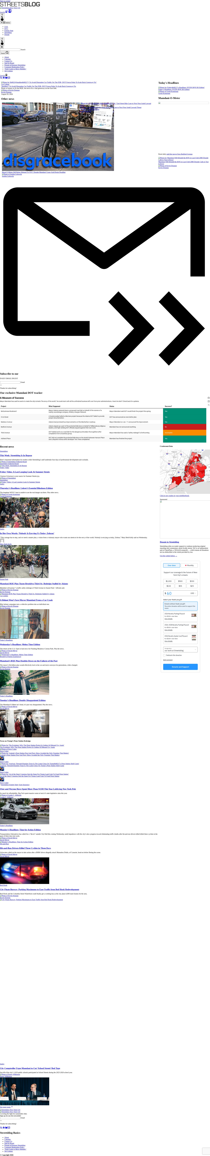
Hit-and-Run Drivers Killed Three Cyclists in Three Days (25, 848)
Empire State (8, 31)
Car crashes (4, 596)
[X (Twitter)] (1, 78)
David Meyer (4, 653)
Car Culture (5, 84)
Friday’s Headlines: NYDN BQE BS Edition (174, 89)
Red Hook (3, 885)
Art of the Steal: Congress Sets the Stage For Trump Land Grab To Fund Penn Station (29, 776)
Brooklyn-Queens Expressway (10, 657)
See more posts (5, 1107)
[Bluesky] (6, 78)
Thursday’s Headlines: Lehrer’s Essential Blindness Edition (26, 488)
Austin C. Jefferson (6, 797)
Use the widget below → (168, 556)
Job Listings (8, 71)
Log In (2, 12)
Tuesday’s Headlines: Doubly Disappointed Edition (23, 700)
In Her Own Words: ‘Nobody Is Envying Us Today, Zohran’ (27, 533)
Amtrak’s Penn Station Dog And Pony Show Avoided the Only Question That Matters (30, 755)
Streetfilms (8, 33)
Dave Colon (4, 751)
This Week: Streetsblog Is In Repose (16, 455)
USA (6, 27)
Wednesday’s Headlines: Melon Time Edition (20, 644)
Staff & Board (9, 63)
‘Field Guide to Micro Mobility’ (15, 69)
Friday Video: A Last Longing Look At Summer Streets (25, 472)
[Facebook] (4, 78)
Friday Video (4, 468)
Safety (2, 484)
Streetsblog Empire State (9, 785)
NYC (6, 29)
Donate (6, 35)
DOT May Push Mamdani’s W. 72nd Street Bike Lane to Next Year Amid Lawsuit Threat (110, 107)
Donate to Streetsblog (169, 542)
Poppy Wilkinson (6, 1076)
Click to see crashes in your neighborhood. (174, 496)
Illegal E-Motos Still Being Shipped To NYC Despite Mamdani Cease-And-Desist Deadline (34, 172)
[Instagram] (9, 78)
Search (23, 50)
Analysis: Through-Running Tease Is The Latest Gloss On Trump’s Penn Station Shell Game (32, 766)
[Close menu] (2, 47)
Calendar (7, 59)
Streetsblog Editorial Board (9, 464)
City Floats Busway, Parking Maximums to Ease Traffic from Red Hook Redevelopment (39, 889)
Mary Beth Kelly (6, 544)
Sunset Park (4, 579)
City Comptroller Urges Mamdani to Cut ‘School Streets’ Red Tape (30, 1068)
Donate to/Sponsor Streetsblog (14, 65)
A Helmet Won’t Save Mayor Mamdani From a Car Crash (26, 600)
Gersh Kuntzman (164, 93)
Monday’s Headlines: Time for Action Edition (20, 830)
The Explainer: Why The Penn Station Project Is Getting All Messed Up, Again (27, 747)
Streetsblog (4, 451)
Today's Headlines (6, 640)
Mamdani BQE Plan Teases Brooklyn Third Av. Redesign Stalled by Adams (34, 583)
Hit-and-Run (4, 844)
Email (23, 382)
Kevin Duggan (6, 92)
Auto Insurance (24, 785)
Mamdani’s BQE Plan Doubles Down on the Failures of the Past (28, 661)
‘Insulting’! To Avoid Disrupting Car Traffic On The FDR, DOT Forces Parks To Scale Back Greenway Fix (38, 86)
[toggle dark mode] (2, 17)
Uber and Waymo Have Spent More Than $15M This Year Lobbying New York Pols (38, 789)
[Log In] (10, 12)
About (6, 57)
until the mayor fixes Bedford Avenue (179, 154)
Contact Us (8, 61)
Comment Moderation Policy (14, 67)
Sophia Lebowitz (8, 176)
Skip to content (5, 1)
